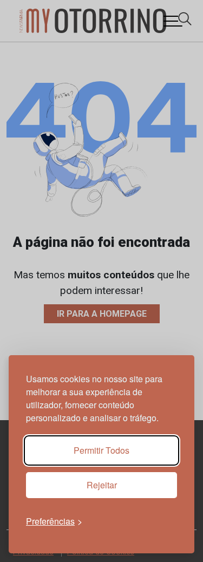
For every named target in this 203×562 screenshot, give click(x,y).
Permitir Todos (101, 450)
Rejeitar (102, 485)
